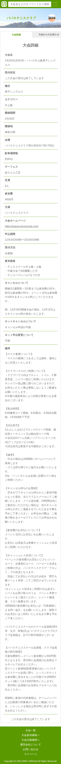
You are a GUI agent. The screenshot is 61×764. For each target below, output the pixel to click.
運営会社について (30, 744)
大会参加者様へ (30, 735)
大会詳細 (16, 34)
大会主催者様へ (30, 739)
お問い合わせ (30, 749)
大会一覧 (30, 730)
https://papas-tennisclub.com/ (21, 226)
